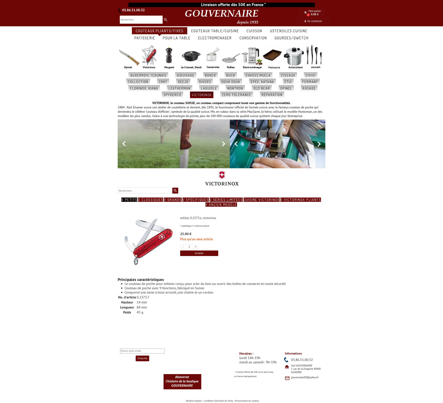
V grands (173, 200)
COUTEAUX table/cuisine (215, 30)
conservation (253, 37)
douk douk (231, 81)
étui (288, 81)
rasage (309, 88)
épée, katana (262, 81)
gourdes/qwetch (292, 37)
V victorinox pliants (300, 200)
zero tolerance (236, 94)
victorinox (202, 94)
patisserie (144, 37)
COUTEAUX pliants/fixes (159, 30)
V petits (129, 200)
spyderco (172, 94)
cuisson (254, 30)
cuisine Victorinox (261, 200)
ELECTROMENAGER (215, 37)
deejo (183, 81)
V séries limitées (226, 200)
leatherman (180, 88)
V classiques (150, 200)
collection (138, 81)
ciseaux (288, 75)
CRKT (163, 81)
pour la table (177, 37)
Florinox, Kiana (144, 88)
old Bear (262, 88)
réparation (272, 94)
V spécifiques (195, 200)
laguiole (209, 88)
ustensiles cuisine (289, 30)
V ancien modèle (221, 204)
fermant (310, 81)
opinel (286, 88)
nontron (235, 88)
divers (205, 81)
